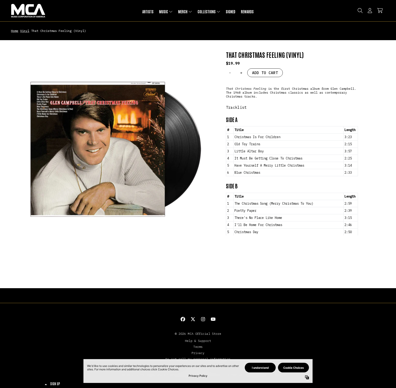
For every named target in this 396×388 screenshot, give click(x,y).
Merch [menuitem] (182, 11)
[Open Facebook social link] (183, 319)
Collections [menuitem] (207, 11)
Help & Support (198, 341)
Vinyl (24, 31)
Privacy (198, 353)
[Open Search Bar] (360, 10)
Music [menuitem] (163, 11)
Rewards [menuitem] (247, 11)
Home (14, 31)
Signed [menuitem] (230, 11)
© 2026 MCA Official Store (198, 334)
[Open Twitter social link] (193, 319)
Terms (198, 347)
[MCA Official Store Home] (28, 11)
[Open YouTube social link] (213, 319)
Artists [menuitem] (148, 11)
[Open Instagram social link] (203, 319)
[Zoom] (114, 154)
